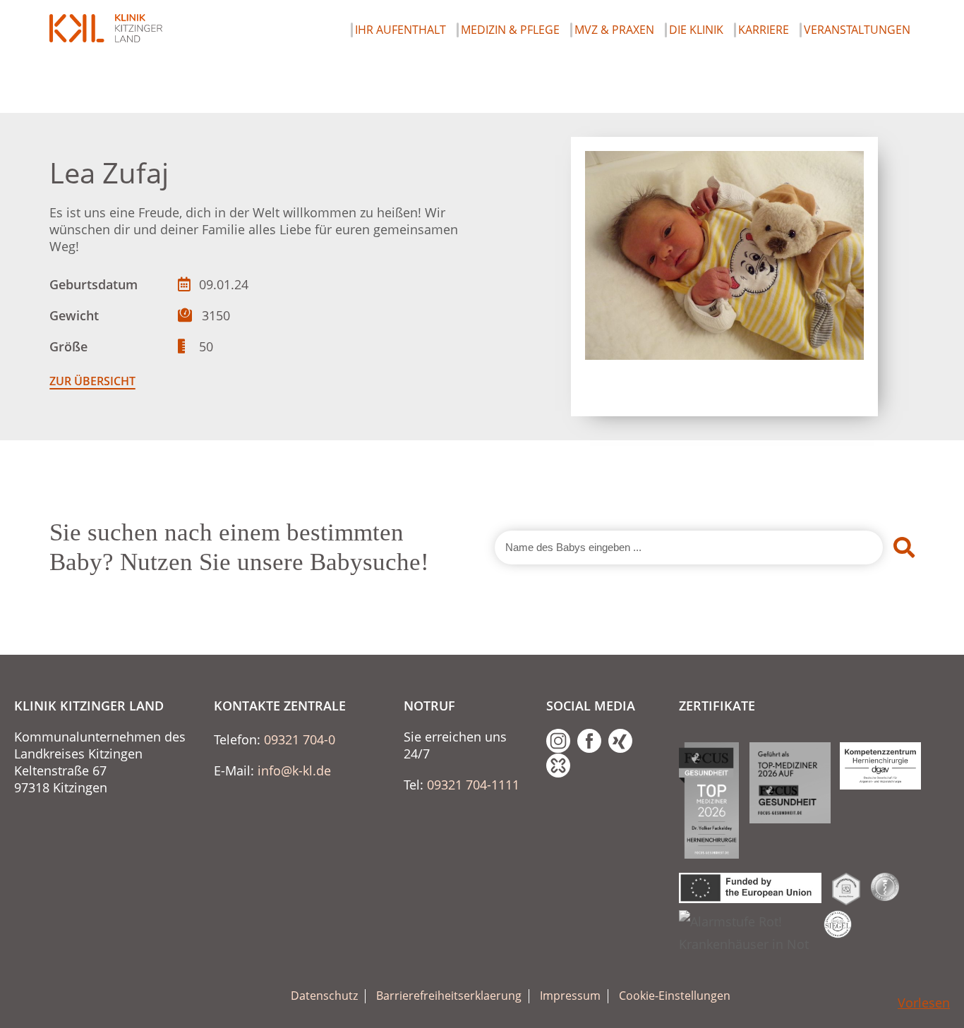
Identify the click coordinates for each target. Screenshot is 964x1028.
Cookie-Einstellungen (674, 996)
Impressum (570, 996)
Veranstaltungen (857, 30)
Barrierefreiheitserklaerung (449, 996)
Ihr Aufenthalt (400, 30)
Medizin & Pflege (510, 30)
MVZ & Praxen (614, 30)
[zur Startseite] (105, 28)
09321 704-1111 (473, 784)
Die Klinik (696, 30)
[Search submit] (904, 547)
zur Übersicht (92, 381)
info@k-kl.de (294, 770)
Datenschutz (324, 996)
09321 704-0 (299, 739)
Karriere (763, 30)
